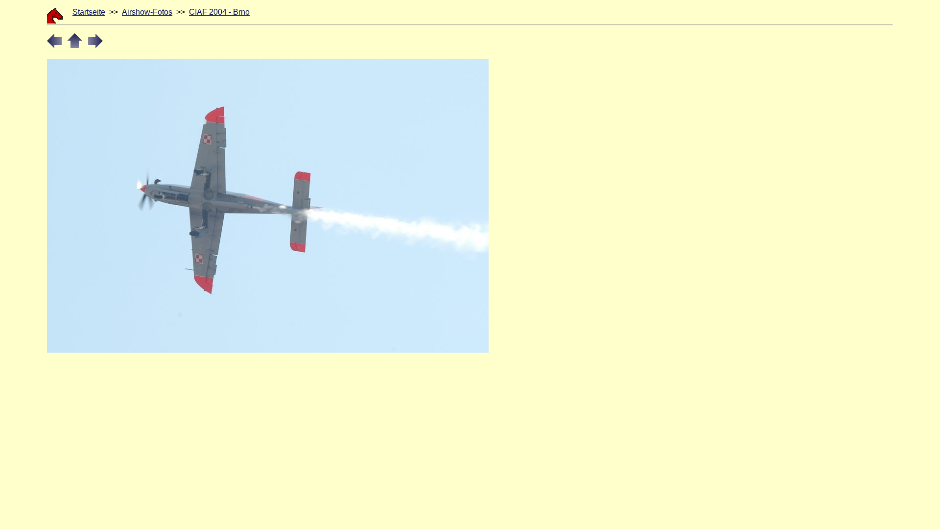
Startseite (88, 12)
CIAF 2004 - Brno (219, 12)
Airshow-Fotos (147, 12)
